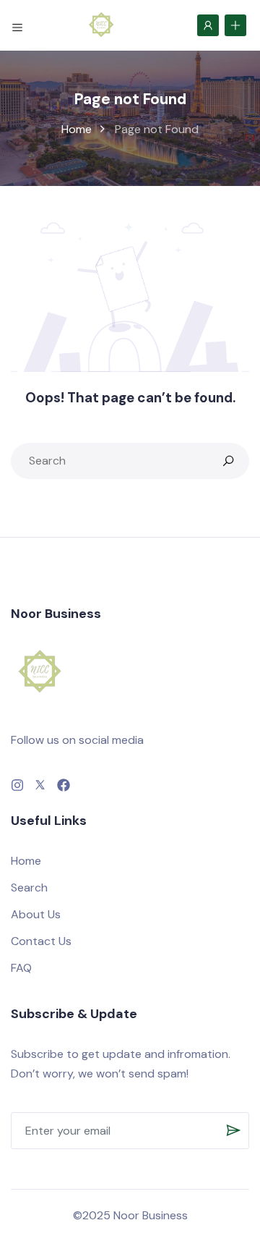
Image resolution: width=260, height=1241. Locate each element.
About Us (36, 914)
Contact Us (41, 941)
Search (29, 887)
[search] (228, 461)
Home (76, 129)
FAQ (21, 967)
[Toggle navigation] (17, 25)
